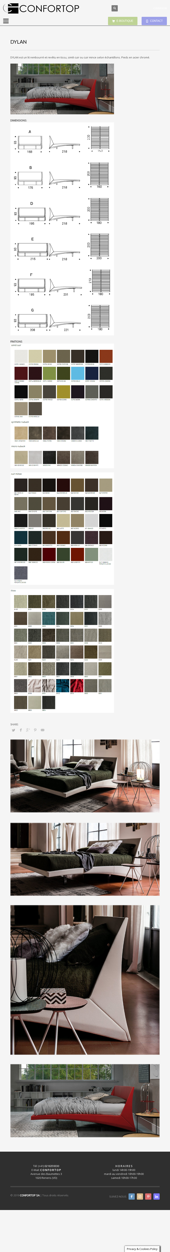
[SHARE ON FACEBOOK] (21, 730)
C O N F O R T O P (50, 1170)
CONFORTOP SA (30, 1195)
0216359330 (52, 1166)
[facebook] (132, 1196)
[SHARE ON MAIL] (42, 730)
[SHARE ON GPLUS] (28, 730)
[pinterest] (148, 1196)
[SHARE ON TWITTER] (13, 730)
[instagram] (140, 1196)
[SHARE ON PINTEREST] (35, 730)
